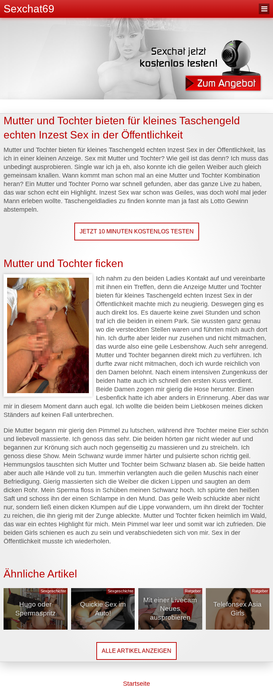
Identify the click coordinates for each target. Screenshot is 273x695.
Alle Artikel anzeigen (136, 651)
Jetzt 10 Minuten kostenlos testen (137, 231)
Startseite (136, 683)
